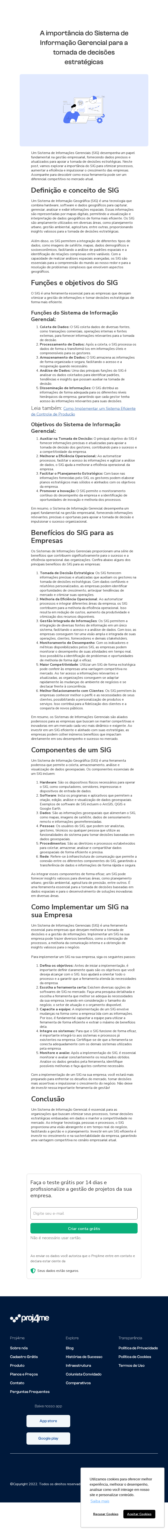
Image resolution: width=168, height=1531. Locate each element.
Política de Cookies (135, 1357)
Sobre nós (19, 1348)
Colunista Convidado (84, 1374)
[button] (159, 14)
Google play (48, 1438)
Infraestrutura (78, 1365)
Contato (17, 1383)
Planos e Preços (24, 1374)
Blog (70, 1348)
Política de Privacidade (138, 1348)
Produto (17, 1365)
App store (48, 1421)
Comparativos (78, 1383)
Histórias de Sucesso (84, 1357)
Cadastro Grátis (24, 1357)
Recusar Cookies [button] (105, 1514)
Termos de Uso (132, 1365)
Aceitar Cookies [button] (139, 1514)
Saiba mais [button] (100, 1501)
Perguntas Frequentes (30, 1392)
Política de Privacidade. (84, 1261)
